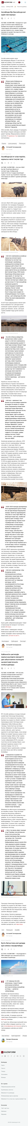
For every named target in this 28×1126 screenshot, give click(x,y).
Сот (3, 930)
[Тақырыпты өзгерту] (20, 2)
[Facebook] (11, 18)
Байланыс (4, 1111)
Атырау (25, 1035)
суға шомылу (12, 143)
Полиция (22, 143)
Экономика (4, 1074)
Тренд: (3, 6)
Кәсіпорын (5, 641)
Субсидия (14, 641)
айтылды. (8, 627)
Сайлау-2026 (9, 6)
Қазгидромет (16, 1035)
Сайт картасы (5, 1108)
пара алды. (19, 924)
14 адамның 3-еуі (12, 136)
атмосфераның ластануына (12, 1026)
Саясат (3, 1068)
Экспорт (23, 641)
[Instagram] (2, 18)
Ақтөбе (17, 930)
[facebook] (11, 1056)
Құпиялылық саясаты (7, 1089)
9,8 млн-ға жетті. (14, 635)
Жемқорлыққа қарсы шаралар (9, 1096)
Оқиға (4, 143)
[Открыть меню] (25, 2)
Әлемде (3, 1077)
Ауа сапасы (5, 1035)
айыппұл (3, 1019)
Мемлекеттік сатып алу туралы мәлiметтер (13, 1099)
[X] (14, 18)
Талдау (3, 1071)
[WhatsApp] (5, 18)
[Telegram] (8, 18)
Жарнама (3, 1114)
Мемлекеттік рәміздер (7, 1093)
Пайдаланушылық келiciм (8, 1086)
